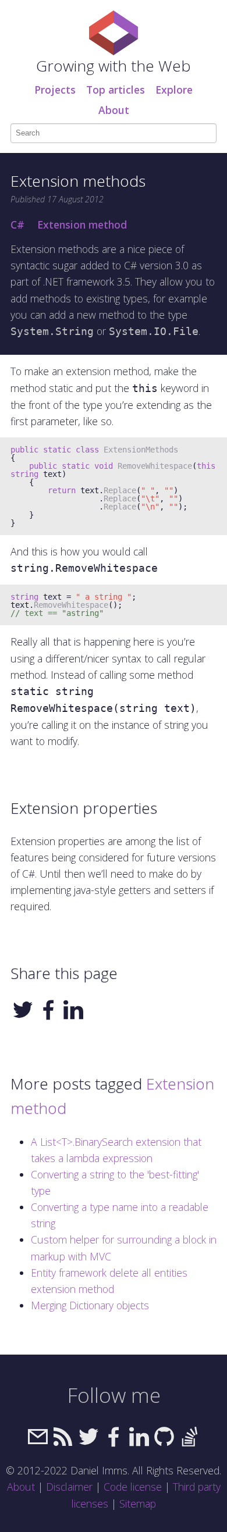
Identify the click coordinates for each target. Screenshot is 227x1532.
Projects (55, 90)
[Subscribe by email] (37, 1444)
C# (17, 224)
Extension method (82, 224)
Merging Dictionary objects (90, 1305)
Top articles (115, 90)
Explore (174, 90)
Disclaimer (69, 1487)
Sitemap (137, 1503)
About (113, 110)
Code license (133, 1487)
